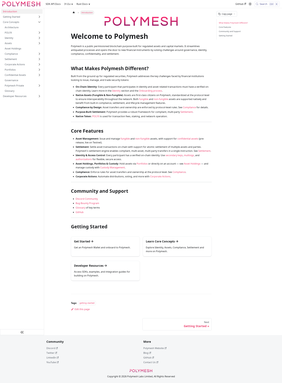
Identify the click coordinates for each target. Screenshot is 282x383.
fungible (143, 99)
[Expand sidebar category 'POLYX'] (39, 32)
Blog (145, 352)
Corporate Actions (160, 176)
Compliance (189, 107)
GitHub (239, 4)
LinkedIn (51, 357)
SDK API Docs (53, 4)
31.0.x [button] (67, 4)
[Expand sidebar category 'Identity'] (39, 38)
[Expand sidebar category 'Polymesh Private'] (39, 85)
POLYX (95, 116)
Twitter (50, 352)
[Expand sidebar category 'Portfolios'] (39, 69)
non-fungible (161, 99)
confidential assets (187, 138)
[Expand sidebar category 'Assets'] (39, 43)
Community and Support (230, 31)
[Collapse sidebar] (22, 332)
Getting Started (225, 35)
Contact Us (149, 362)
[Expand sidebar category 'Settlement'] (39, 59)
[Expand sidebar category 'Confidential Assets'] (39, 75)
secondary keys (174, 155)
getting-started (86, 303)
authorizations (84, 159)
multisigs (189, 155)
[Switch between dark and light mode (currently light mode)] (250, 4)
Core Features (225, 27)
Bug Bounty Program (87, 203)
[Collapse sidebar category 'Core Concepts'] (39, 22)
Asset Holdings (192, 163)
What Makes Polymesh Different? (233, 22)
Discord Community (87, 198)
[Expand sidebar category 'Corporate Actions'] (39, 64)
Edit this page (82, 309)
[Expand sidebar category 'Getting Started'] (39, 16)
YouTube (51, 362)
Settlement (187, 112)
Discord (50, 348)
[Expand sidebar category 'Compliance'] (39, 53)
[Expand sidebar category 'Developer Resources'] (39, 96)
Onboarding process (150, 90)
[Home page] (74, 12)
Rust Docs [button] (82, 4)
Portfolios (142, 163)
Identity (116, 90)
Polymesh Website (153, 348)
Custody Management (112, 167)
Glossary (80, 207)
